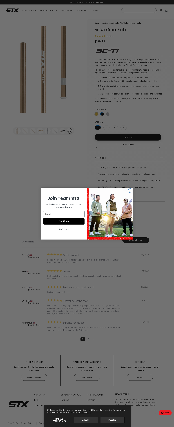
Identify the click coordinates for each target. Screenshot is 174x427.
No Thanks (64, 229)
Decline (112, 420)
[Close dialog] (130, 191)
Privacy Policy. (84, 412)
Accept (85, 420)
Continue (64, 221)
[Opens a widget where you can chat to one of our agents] (165, 413)
